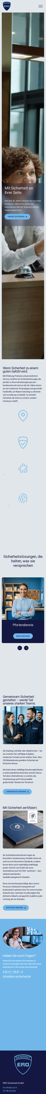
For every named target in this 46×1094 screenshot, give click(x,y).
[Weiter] (26, 648)
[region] (23, 614)
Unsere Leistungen (16, 216)
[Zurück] (19, 648)
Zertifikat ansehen (14, 908)
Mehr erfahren (23, 636)
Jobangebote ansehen (16, 792)
